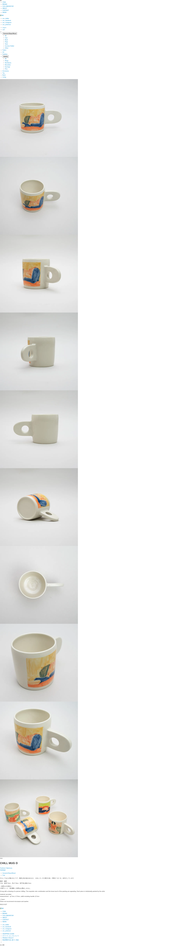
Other (6, 48)
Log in (4, 27)
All (5, 35)
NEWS (4, 12)
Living (4, 77)
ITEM (4, 2)
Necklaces (8, 63)
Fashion (4, 54)
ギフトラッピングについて (10, 936)
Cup (6, 38)
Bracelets (8, 65)
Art (3, 52)
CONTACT (5, 10)
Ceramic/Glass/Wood (9, 33)
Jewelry (5, 56)
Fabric (4, 50)
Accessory (5, 71)
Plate (6, 42)
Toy (3, 73)
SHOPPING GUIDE (8, 934)
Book (4, 75)
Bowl (6, 40)
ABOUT (4, 8)
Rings (6, 60)
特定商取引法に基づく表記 (10, 940)
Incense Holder (9, 46)
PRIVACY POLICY (8, 938)
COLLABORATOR (8, 6)
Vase (6, 44)
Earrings (7, 67)
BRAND (4, 4)
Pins (6, 69)
